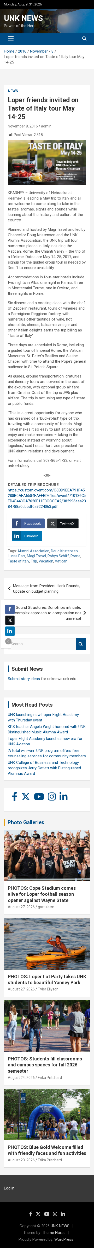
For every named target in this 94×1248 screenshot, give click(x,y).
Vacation (46, 561)
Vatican (61, 561)
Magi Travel (36, 556)
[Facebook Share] (10, 609)
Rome (75, 556)
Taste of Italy (18, 561)
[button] (8, 641)
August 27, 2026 (21, 907)
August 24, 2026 (21, 1078)
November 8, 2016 (23, 126)
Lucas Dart (16, 556)
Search (81, 644)
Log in (9, 1188)
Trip (34, 561)
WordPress (63, 1239)
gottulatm (46, 907)
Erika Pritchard (50, 1078)
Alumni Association (33, 551)
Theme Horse (54, 1232)
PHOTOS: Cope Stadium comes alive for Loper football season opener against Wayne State (42, 894)
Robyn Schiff (58, 556)
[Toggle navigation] (11, 39)
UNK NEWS (23, 18)
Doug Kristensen (64, 551)
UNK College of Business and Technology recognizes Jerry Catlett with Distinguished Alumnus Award (44, 768)
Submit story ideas (24, 678)
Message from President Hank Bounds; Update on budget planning (46, 589)
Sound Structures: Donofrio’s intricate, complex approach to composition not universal (48, 613)
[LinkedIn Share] (10, 631)
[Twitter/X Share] (10, 620)
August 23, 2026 (21, 1160)
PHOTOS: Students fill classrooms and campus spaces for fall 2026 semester (45, 1065)
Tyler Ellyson (48, 989)
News (13, 91)
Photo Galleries (26, 822)
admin (46, 126)
